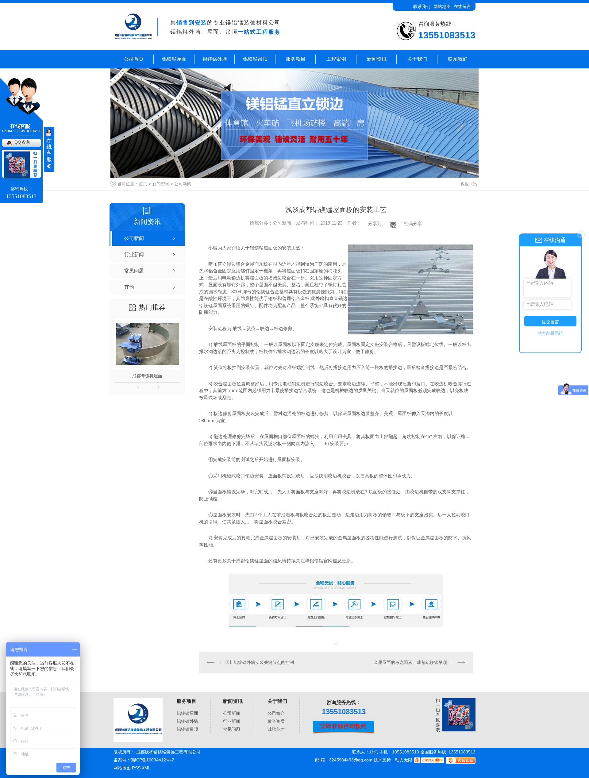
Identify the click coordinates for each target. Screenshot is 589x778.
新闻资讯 (377, 59)
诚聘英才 (276, 729)
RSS (137, 767)
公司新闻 (182, 183)
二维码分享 (410, 223)
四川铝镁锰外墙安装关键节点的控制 (259, 662)
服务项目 (296, 59)
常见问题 (231, 729)
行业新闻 (231, 721)
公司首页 (134, 59)
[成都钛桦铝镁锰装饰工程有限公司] (133, 26)
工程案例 (336, 59)
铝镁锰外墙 (214, 59)
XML (146, 767)
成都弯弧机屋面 (147, 375)
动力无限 (403, 759)
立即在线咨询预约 (343, 726)
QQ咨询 (22, 142)
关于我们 (417, 59)
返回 (465, 184)
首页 (143, 183)
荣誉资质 (276, 721)
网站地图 (442, 6)
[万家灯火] (428, 759)
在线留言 (462, 6)
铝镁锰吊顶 (255, 59)
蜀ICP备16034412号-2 (152, 759)
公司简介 (276, 713)
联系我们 (421, 6)
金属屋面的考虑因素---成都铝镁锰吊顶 (410, 662)
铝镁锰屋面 (174, 59)
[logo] (138, 720)
